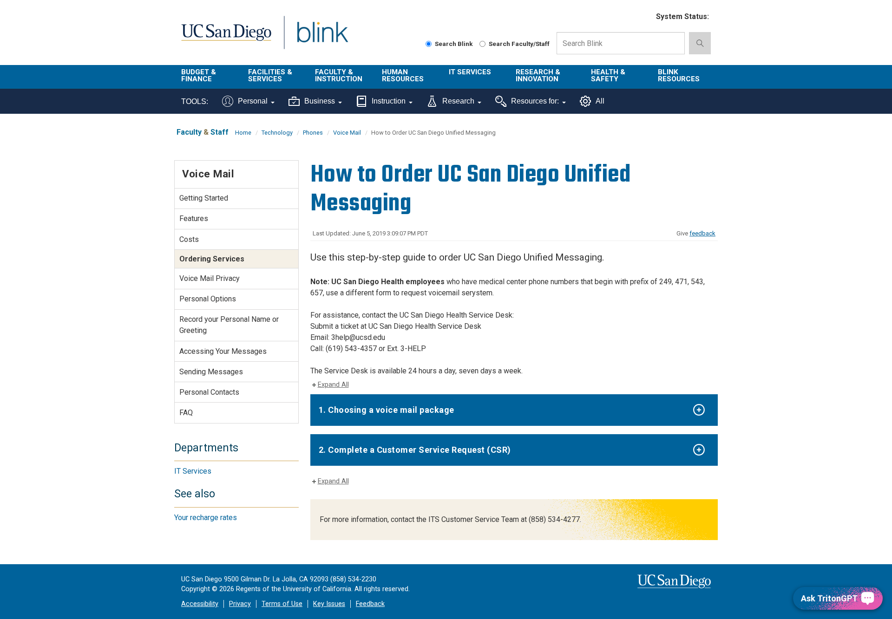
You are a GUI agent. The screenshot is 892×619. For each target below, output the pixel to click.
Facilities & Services (270, 75)
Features (193, 218)
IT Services (470, 72)
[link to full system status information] (643, 17)
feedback (702, 233)
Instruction (389, 101)
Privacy (240, 604)
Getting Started (203, 198)
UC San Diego (226, 38)
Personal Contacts (209, 392)
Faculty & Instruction (338, 75)
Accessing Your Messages (223, 351)
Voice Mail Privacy (209, 278)
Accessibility (199, 604)
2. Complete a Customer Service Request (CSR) (415, 450)
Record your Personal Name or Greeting (229, 325)
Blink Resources (679, 75)
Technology (277, 132)
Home (243, 132)
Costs (189, 239)
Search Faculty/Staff (519, 43)
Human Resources (403, 75)
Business (319, 101)
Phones (313, 132)
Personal (253, 101)
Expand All (333, 385)
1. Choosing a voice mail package (386, 410)
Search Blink (454, 43)
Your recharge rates (205, 517)
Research (458, 101)
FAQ (186, 412)
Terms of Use (282, 604)
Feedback (370, 604)
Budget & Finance (198, 75)
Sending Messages (211, 371)
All (600, 101)
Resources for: (535, 101)
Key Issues (329, 604)
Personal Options (207, 298)
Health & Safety (608, 75)
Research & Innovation (538, 75)
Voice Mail (347, 132)
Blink (322, 38)
